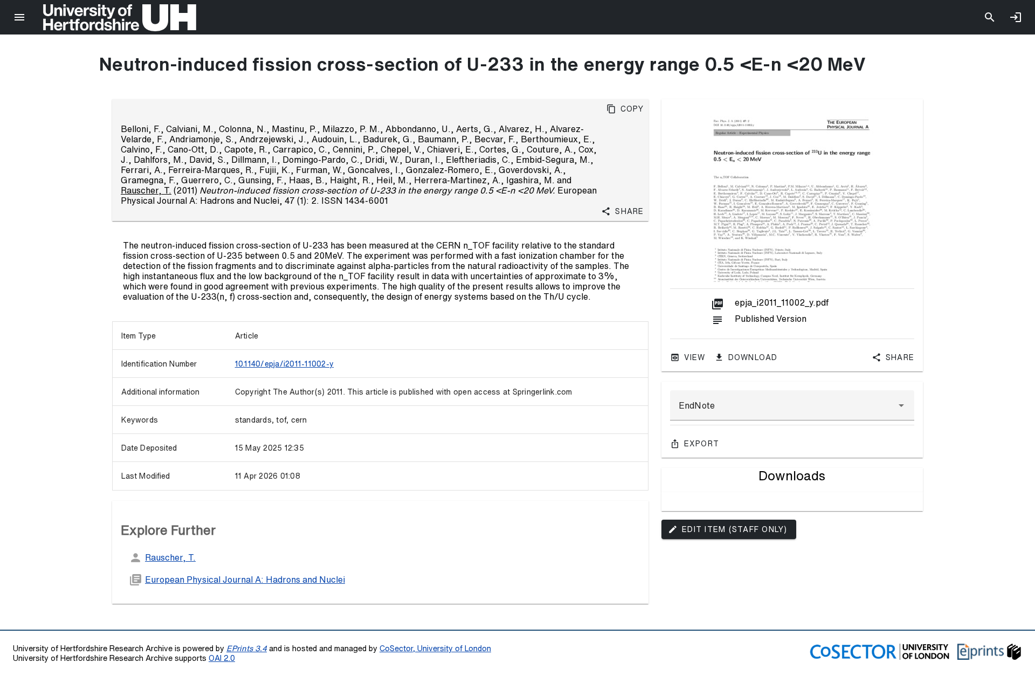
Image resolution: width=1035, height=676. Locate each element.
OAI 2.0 (222, 658)
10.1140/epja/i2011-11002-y (284, 364)
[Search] (990, 17)
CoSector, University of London (435, 648)
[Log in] (1016, 17)
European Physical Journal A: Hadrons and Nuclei (245, 579)
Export (702, 443)
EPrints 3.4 (246, 648)
